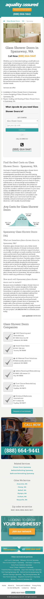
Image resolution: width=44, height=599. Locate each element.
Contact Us (25, 588)
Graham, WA (22, 496)
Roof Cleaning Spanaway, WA (10, 572)
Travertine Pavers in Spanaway (10, 569)
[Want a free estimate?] (22, 549)
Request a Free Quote (22, 10)
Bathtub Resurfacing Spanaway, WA (30, 572)
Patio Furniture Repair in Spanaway (13, 562)
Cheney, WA (22, 487)
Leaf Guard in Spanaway (11, 560)
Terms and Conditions (23, 585)
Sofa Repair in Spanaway (32, 562)
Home (4, 585)
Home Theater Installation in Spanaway (21, 567)
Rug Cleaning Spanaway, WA (31, 574)
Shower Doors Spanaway (22, 467)
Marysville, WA (22, 500)
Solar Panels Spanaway (10, 577)
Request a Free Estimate (22, 411)
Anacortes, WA (22, 484)
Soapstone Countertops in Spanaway (29, 577)
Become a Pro (30, 592)
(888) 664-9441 (18, 592)
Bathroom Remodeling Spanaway (22, 473)
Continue (22, 130)
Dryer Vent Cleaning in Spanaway (32, 569)
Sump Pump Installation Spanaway (21, 565)
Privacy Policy (36, 585)
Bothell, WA (22, 490)
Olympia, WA (22, 493)
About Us (11, 585)
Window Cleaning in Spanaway (12, 574)
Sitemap (33, 588)
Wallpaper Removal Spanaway (29, 560)
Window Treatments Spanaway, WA (21, 579)
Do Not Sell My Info (14, 588)
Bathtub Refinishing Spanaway (22, 470)
